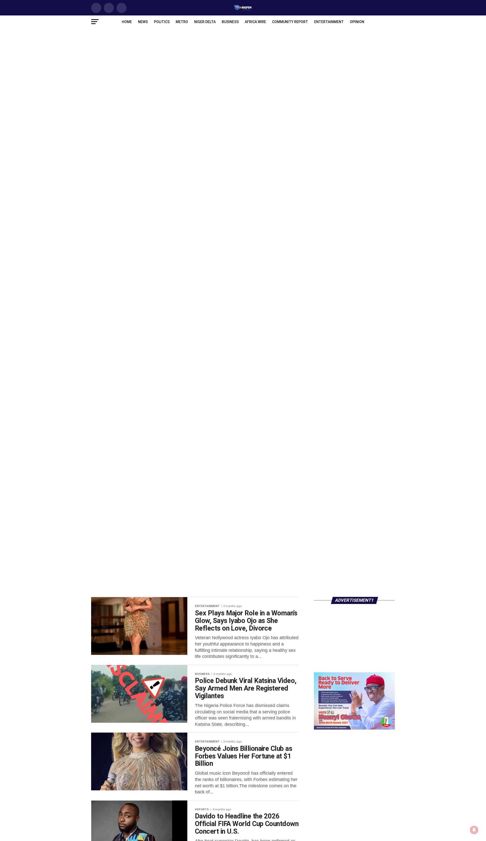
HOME (127, 22)
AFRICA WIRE (255, 22)
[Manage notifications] (474, 830)
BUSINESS (230, 22)
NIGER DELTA (205, 22)
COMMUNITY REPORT (290, 22)
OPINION (357, 22)
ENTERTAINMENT (329, 22)
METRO (182, 22)
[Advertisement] (354, 560)
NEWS (143, 22)
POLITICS (162, 22)
